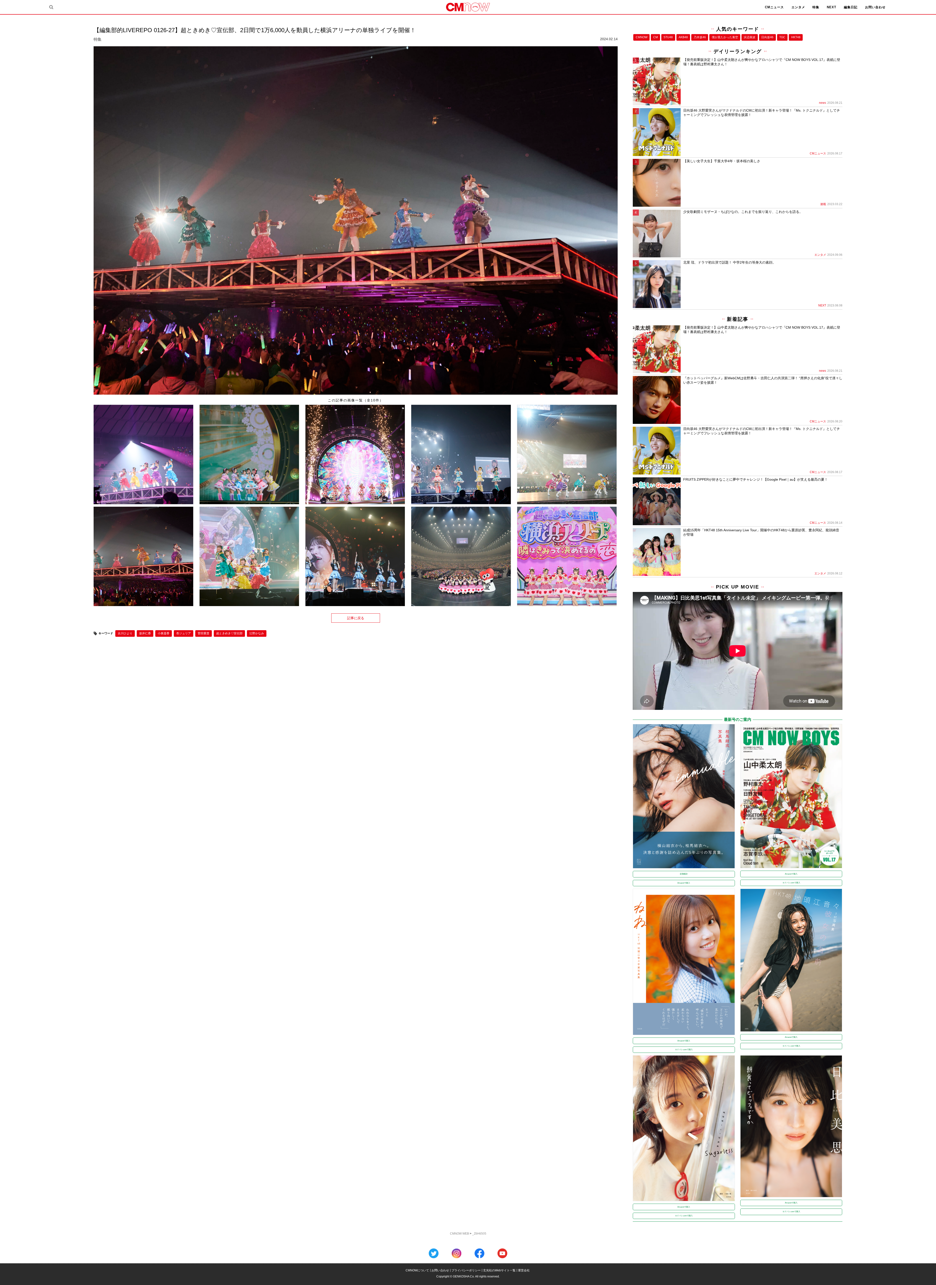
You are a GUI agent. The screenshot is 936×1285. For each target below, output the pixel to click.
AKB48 (683, 37)
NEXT (831, 7)
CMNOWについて (417, 1270)
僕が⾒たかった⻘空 (725, 37)
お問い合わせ (875, 7)
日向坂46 (767, 37)
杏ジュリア (183, 633)
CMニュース (774, 7)
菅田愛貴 (203, 633)
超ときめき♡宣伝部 (229, 633)
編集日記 (851, 7)
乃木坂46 (700, 37)
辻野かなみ (256, 633)
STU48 (668, 37)
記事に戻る (355, 618)
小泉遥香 (163, 633)
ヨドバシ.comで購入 (791, 883)
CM (655, 37)
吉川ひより (125, 633)
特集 (815, 7)
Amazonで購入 (683, 883)
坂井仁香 (145, 633)
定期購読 (684, 874)
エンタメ (798, 7)
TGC (782, 37)
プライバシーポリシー (466, 1270)
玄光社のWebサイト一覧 (499, 1270)
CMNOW (641, 37)
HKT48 (795, 37)
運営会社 (524, 1270)
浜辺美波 (749, 37)
